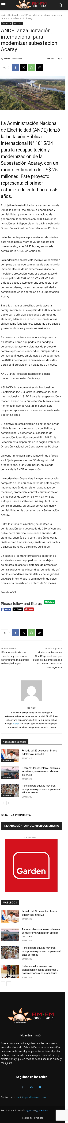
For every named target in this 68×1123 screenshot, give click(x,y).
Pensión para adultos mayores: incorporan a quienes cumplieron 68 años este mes (41, 789)
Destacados (14, 15)
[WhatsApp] (31, 67)
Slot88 (16, 723)
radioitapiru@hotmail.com (31, 1097)
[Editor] (31, 690)
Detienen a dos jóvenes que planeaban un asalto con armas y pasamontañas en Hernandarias (40, 969)
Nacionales (18, 23)
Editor (7, 58)
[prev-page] (3, 803)
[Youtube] (40, 1087)
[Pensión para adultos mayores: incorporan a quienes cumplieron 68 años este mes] (10, 790)
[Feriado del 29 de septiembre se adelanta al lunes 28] (10, 755)
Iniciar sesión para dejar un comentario (31, 825)
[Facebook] (15, 67)
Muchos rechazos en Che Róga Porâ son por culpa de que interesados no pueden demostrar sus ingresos (47, 660)
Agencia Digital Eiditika (37, 1110)
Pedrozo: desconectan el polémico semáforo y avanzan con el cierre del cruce (41, 771)
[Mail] (31, 1087)
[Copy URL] (39, 67)
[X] (23, 67)
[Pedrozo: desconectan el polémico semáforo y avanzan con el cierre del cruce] (10, 772)
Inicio (3, 15)
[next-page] (8, 803)
